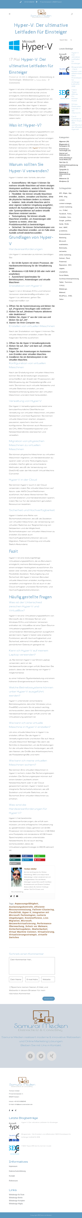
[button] (15, 856)
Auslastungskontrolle (21, 907)
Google (61, 220)
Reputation (63, 265)
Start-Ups (62, 162)
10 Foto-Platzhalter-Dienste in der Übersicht (76, 108)
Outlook (62, 258)
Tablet (61, 282)
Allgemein (33, 77)
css (60, 210)
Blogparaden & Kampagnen (64, 145)
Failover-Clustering (43, 909)
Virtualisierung (46, 932)
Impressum (13, 1166)
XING (70, 296)
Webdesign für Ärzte (16, 1195)
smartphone (63, 272)
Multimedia (63, 248)
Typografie (62, 169)
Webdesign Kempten (17, 1201)
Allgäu (65, 193)
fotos (69, 217)
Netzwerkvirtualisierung (22, 923)
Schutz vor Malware (36, 926)
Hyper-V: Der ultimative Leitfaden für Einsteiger (39, 1122)
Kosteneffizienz (33, 918)
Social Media (63, 275)
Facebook (62, 214)
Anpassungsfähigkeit (26, 903)
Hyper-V (36, 148)
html (60, 227)
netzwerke (62, 251)
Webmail (62, 292)
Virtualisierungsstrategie (23, 934)
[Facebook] (14, 896)
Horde (66, 224)
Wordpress (63, 181)
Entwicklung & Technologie (64, 149)
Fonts (69, 214)
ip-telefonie (63, 231)
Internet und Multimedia (63, 154)
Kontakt (12, 1176)
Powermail (63, 261)
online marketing (65, 255)
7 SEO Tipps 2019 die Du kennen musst (36, 1146)
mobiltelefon (63, 244)
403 (60, 193)
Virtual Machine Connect (22, 932)
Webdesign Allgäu (16, 1204)
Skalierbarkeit (39, 929)
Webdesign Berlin (16, 1198)
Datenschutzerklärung (17, 1171)
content (61, 200)
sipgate (61, 268)
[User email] (17, 896)
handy (61, 224)
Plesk (68, 258)
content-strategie (65, 203)
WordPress (63, 296)
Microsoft (26, 921)
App (70, 193)
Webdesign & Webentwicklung (64, 173)
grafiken (68, 220)
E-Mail (65, 210)
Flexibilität (15, 912)
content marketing (65, 207)
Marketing (62, 237)
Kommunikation (64, 234)
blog (65, 196)
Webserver (28, 80)
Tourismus (68, 282)
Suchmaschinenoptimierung (69, 279)
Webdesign (63, 289)
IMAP (65, 227)
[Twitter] (11, 896)
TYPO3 (61, 285)
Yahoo (61, 299)
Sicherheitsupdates (20, 929)
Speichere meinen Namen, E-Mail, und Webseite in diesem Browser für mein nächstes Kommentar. (28, 990)
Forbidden (62, 217)
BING (61, 196)
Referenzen (13, 1181)
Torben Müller (41, 80)
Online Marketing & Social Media (65, 158)
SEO (69, 265)
